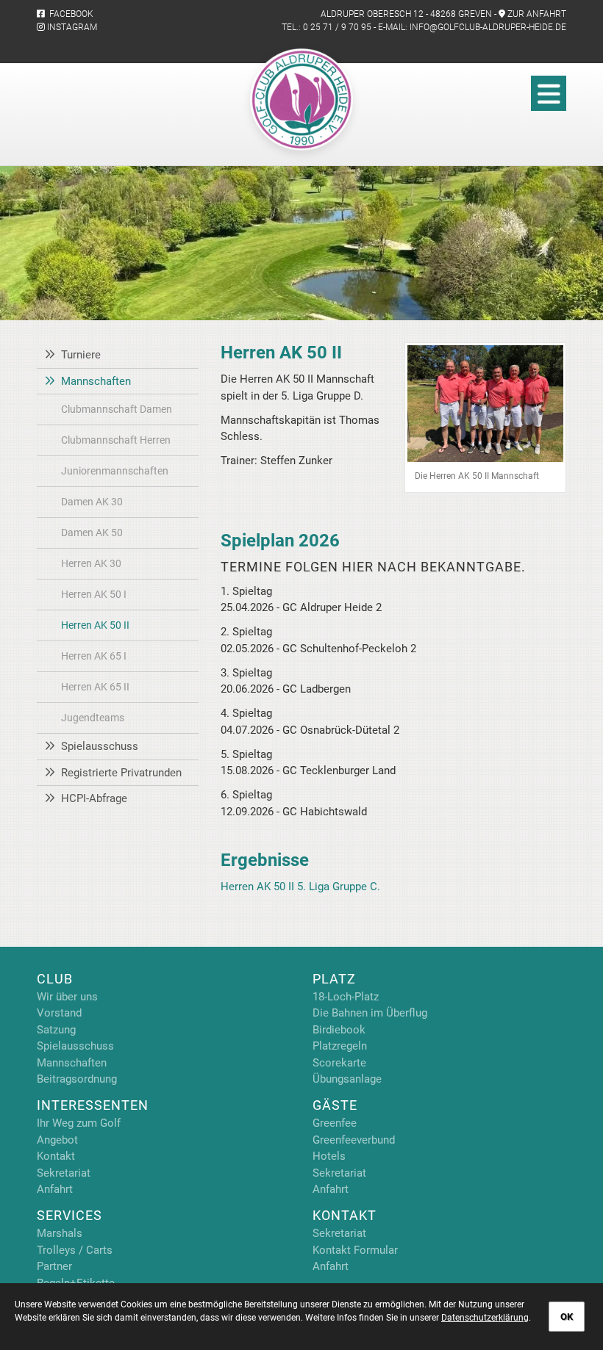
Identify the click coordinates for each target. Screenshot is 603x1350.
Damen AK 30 (92, 502)
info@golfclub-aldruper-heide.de (488, 27)
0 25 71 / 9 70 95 (337, 27)
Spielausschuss (99, 746)
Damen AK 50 (92, 532)
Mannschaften (96, 381)
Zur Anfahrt (536, 14)
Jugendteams (92, 717)
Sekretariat (63, 1173)
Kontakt (56, 1156)
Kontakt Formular (355, 1250)
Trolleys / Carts (75, 1250)
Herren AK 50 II (95, 625)
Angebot (57, 1140)
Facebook (69, 14)
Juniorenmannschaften (114, 471)
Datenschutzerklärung (485, 1318)
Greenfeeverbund (354, 1140)
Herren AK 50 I (93, 594)
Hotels (329, 1156)
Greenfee (335, 1123)
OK (566, 1316)
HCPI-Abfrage (94, 798)
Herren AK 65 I (93, 656)
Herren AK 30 (91, 563)
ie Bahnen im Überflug (373, 1012)
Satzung (56, 1029)
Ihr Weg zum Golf (79, 1123)
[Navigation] (548, 93)
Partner (54, 1266)
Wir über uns (67, 996)
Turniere (81, 354)
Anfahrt (55, 1189)
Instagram (71, 27)
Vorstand (59, 1012)
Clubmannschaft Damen (116, 409)
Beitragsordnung (77, 1079)
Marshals (59, 1233)
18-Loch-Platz (346, 996)
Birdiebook (339, 1029)
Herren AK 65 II (95, 687)
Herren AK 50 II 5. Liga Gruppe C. (300, 886)
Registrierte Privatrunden (121, 772)
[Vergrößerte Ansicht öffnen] (485, 403)
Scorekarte (339, 1062)
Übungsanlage (347, 1079)
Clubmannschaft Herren (116, 440)
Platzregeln (340, 1046)
